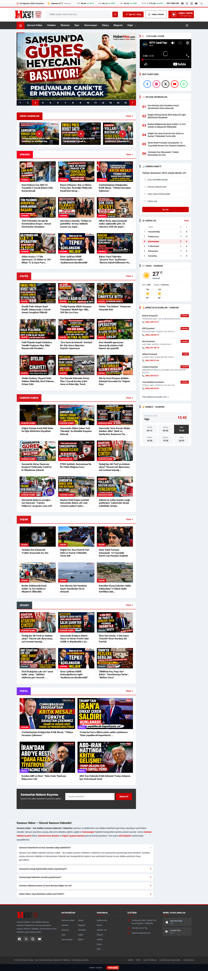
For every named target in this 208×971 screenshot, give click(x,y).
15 (125, 103)
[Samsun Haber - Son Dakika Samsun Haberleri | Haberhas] (28, 14)
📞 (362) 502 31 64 (150, 360)
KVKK (99, 944)
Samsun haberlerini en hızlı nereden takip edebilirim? (45, 847)
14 (118, 103)
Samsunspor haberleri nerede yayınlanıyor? (40, 877)
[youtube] (174, 84)
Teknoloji (82, 930)
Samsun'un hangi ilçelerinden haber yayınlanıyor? (43, 869)
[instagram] (156, 84)
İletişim (100, 935)
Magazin (118, 25)
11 (95, 103)
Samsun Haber (34, 25)
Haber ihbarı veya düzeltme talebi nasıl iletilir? (41, 894)
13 (110, 103)
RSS (98, 949)
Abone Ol (123, 796)
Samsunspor (90, 25)
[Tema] (201, 3)
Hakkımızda (102, 920)
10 (88, 103)
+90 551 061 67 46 (139, 928)
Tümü (186, 221)
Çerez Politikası (150, 960)
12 (103, 103)
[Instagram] (192, 3)
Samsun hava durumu (48, 836)
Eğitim (80, 939)
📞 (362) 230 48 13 (150, 335)
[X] (187, 3)
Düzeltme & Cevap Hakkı (170, 960)
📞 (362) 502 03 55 (150, 388)
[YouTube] (196, 3)
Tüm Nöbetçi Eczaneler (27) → (155, 397)
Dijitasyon (112, 967)
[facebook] (147, 84)
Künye (99, 925)
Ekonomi (65, 25)
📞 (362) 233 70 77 (150, 322)
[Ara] (115, 14)
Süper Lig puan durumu (73, 836)
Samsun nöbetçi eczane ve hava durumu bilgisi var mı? (45, 885)
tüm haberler (125, 836)
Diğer (130, 25)
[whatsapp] (183, 84)
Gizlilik (99, 939)
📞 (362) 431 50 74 (150, 348)
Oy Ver (165, 209)
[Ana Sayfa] (21, 25)
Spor (76, 25)
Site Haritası (188, 960)
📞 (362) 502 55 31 (150, 375)
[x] (165, 84)
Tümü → (129, 116)
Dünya (105, 25)
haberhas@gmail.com (141, 933)
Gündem (51, 25)
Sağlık (80, 935)
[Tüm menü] (187, 25)
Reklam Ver (102, 930)
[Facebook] (182, 3)
